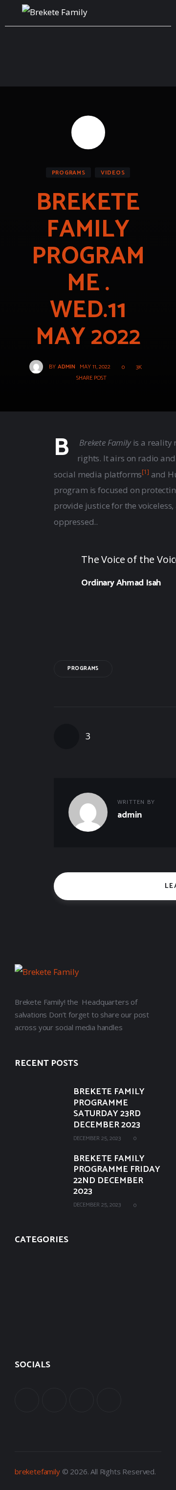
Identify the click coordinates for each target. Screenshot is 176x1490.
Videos (113, 172)
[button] (88, 378)
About (24, 1265)
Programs (69, 172)
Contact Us (33, 1329)
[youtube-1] (81, 1400)
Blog (22, 1308)
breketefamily (37, 1471)
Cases (24, 1286)
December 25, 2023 (97, 1138)
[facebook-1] (27, 1400)
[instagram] (109, 1400)
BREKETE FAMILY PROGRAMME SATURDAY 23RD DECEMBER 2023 (109, 1108)
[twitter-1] (54, 1400)
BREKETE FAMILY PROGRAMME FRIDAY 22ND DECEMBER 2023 (116, 1175)
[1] (145, 471)
